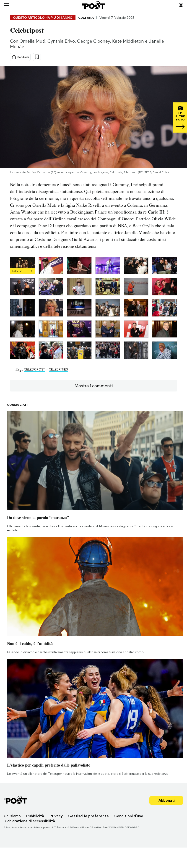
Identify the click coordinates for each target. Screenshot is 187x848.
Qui (87, 191)
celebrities (58, 369)
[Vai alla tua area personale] (181, 5)
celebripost (34, 369)
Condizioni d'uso (128, 816)
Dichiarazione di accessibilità (29, 821)
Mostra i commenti (94, 386)
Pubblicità (35, 816)
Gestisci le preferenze (88, 816)
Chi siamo (12, 816)
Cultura (86, 18)
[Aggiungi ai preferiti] (37, 57)
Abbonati (166, 800)
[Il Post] (94, 5)
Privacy (56, 816)
